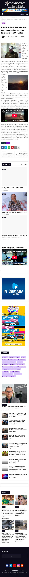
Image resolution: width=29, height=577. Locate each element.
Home (6, 570)
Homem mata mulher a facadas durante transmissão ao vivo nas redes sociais (12, 188)
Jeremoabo (13, 362)
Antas (18, 357)
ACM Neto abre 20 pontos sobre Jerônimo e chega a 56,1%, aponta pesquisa (21, 511)
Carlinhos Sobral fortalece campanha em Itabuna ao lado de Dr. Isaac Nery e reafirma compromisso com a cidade (8, 512)
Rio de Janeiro (18, 374)
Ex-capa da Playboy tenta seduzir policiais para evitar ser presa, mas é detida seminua (14, 236)
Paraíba (5, 366)
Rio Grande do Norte (8, 374)
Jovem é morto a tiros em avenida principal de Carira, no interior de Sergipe (17, 437)
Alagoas (12, 357)
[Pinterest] (12, 147)
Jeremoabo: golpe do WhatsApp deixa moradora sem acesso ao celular (18, 475)
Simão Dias (12, 376)
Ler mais (25, 492)
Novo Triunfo (21, 364)
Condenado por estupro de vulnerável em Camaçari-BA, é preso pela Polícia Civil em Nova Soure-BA (21, 536)
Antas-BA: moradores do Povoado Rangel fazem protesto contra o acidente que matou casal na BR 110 (17, 468)
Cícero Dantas (22, 359)
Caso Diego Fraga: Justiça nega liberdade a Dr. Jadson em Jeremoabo (18, 429)
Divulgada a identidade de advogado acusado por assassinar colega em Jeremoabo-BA (13, 407)
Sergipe (5, 376)
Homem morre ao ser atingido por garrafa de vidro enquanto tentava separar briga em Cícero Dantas (17, 422)
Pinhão (18, 369)
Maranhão (6, 364)
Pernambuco (6, 369)
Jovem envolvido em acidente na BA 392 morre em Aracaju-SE (17, 460)
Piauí (13, 369)
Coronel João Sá (12, 359)
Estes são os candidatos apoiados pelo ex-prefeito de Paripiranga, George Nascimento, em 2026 (18, 445)
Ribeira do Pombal (15, 371)
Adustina (5, 357)
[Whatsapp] (9, 147)
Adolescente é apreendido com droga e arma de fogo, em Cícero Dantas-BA (18, 414)
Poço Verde (6, 371)
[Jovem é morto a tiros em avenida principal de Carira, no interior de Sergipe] (5, 437)
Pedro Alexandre (21, 366)
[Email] (15, 147)
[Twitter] (5, 147)
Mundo (11, 18)
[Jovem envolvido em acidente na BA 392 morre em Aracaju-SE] (5, 461)
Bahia (24, 357)
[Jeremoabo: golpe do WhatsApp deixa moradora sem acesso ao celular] (5, 476)
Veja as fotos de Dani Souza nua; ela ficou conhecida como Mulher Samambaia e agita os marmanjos (17, 453)
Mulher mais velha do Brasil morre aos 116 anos (14, 212)
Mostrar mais (24, 164)
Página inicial (4, 18)
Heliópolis (6, 362)
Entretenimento (15, 570)
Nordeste (13, 364)
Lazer (22, 570)
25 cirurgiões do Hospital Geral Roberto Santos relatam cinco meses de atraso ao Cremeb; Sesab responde (8, 536)
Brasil (5, 359)
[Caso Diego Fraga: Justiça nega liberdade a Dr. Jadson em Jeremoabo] (5, 430)
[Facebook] (2, 147)
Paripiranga (12, 366)
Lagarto (20, 362)
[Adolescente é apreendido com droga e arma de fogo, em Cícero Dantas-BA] (5, 415)
